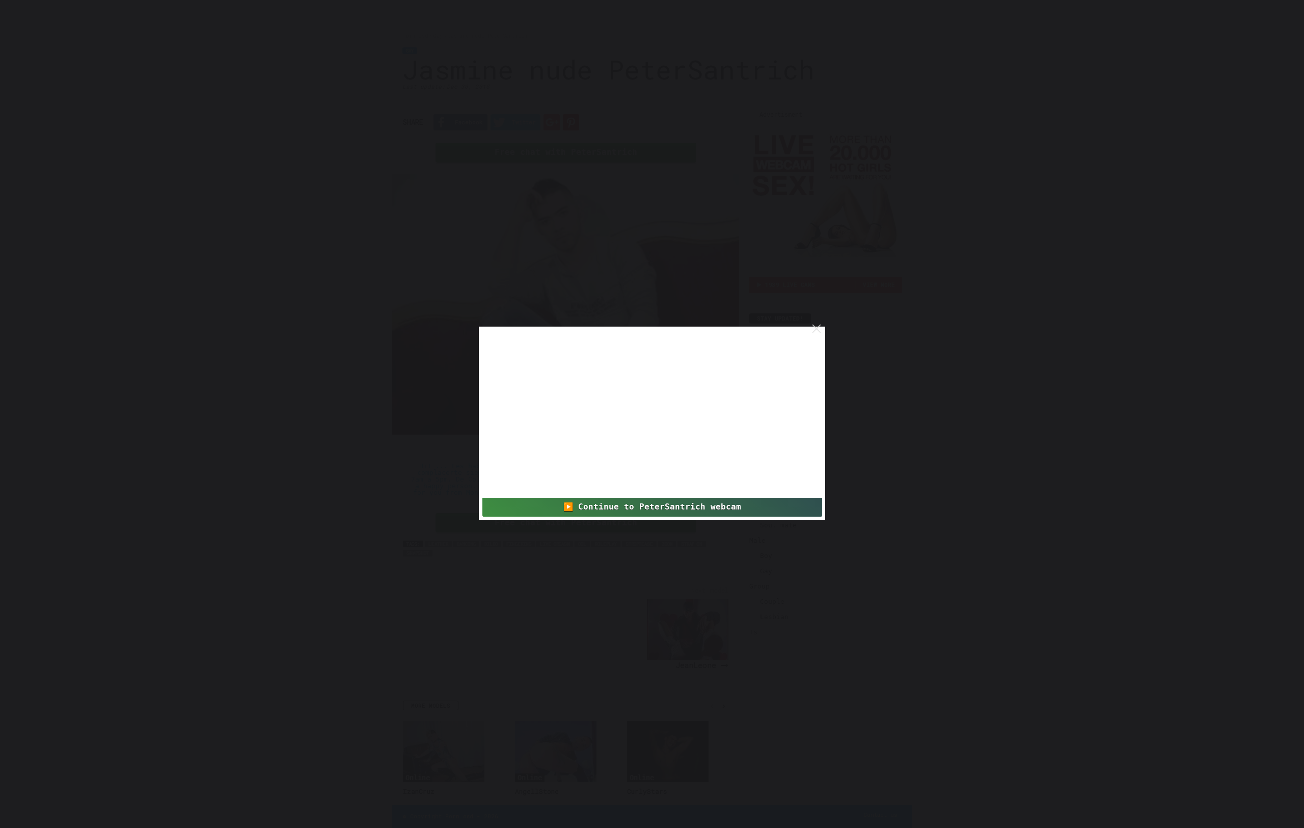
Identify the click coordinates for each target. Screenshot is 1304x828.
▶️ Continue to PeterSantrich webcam (652, 507)
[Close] (816, 328)
